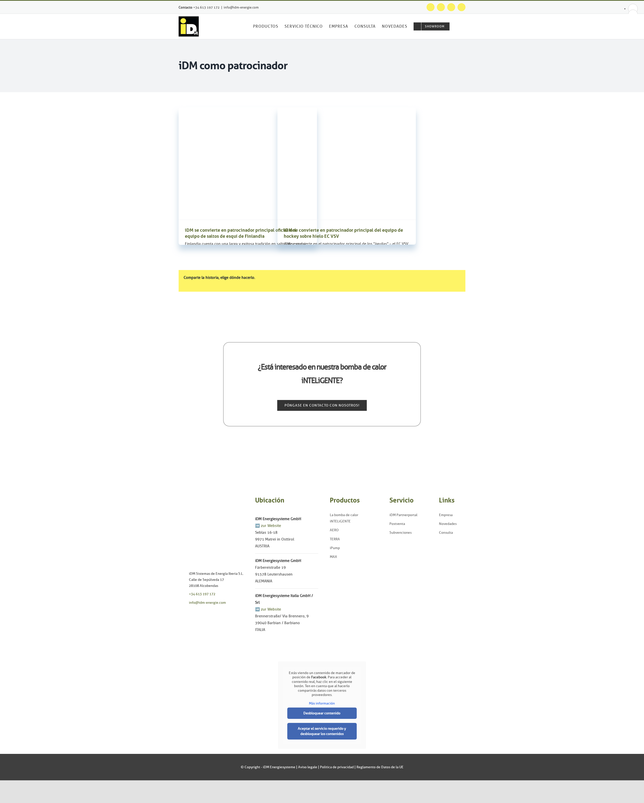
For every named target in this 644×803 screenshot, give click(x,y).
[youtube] (197, 616)
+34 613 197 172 (206, 7)
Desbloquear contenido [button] (321, 713)
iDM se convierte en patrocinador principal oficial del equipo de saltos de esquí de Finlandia (240, 233)
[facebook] (182, 616)
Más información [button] (322, 703)
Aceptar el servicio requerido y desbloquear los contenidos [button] (322, 731)
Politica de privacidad (337, 767)
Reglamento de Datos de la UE (380, 767)
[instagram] (189, 616)
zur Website (271, 525)
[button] (457, 26)
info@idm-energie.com (241, 7)
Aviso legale (307, 767)
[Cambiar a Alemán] (633, 9)
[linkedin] (205, 616)
